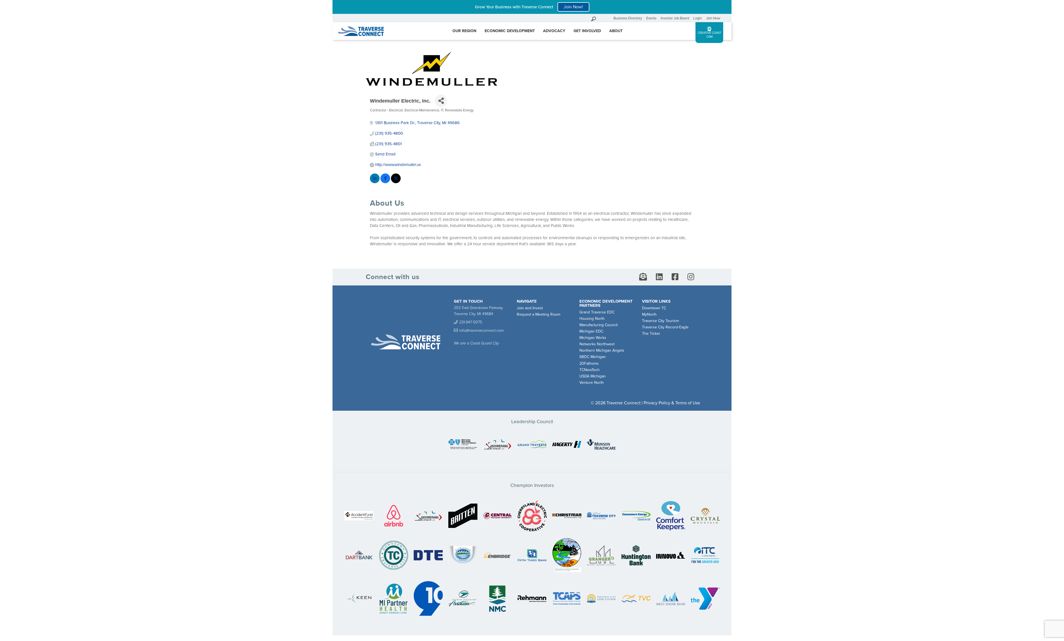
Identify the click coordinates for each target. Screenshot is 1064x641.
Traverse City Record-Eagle (665, 327)
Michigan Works (592, 337)
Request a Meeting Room (538, 314)
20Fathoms (589, 363)
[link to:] (463, 444)
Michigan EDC (591, 331)
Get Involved (587, 31)
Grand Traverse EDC (597, 312)
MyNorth (649, 314)
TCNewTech (589, 369)
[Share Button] (441, 101)
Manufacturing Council (598, 325)
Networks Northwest (597, 344)
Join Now (713, 18)
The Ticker (651, 333)
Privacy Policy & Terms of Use (672, 403)
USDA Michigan (592, 376)
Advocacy (554, 31)
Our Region (464, 31)
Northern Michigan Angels (601, 350)
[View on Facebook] (385, 181)
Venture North (591, 382)
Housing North (592, 318)
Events (651, 18)
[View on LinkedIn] (375, 181)
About (616, 31)
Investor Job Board (675, 18)
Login (697, 18)
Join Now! (573, 7)
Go (608, 18)
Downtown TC (654, 308)
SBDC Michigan (592, 356)
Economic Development (510, 31)
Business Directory (627, 18)
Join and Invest (530, 308)
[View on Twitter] (396, 181)
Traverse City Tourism (660, 320)
